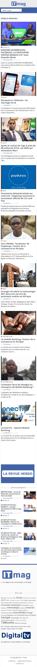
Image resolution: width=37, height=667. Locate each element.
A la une (25, 598)
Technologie (14, 618)
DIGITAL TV (6, 47)
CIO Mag (11, 600)
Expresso (4, 608)
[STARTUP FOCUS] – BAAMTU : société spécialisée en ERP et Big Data (11, 508)
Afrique (19, 598)
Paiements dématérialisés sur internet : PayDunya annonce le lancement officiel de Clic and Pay (17, 197)
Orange (29, 613)
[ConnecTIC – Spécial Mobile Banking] (18, 413)
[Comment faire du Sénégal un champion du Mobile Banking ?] (18, 368)
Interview (3, 610)
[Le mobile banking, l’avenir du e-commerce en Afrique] (18, 323)
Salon (15, 615)
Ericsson (31, 605)
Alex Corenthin (32, 598)
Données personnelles (19, 603)
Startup (33, 615)
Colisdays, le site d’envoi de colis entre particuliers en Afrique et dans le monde (11, 551)
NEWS (4, 190)
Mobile (15, 613)
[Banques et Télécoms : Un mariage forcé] (18, 84)
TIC (20, 618)
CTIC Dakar (24, 600)
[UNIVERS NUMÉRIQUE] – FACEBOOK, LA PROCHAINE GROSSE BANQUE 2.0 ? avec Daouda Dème (15, 54)
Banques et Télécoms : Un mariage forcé (14, 101)
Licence (14, 610)
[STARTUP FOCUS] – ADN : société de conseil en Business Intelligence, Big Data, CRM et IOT (11, 536)
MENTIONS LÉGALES (24, 661)
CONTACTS (20, 663)
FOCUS (4, 97)
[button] (35, 10)
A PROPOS (12, 661)
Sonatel (21, 615)
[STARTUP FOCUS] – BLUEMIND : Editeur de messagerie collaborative (11, 522)
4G (2, 598)
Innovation (22, 608)
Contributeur (7, 344)
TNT (27, 618)
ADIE (14, 598)
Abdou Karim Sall (7, 598)
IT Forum (9, 610)
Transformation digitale (7, 620)
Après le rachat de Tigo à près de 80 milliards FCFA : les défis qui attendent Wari (18, 148)
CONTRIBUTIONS (8, 336)
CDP (7, 600)
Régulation (10, 615)
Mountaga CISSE (8, 60)
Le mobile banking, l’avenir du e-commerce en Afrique (18, 340)
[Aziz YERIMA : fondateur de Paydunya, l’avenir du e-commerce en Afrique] (18, 227)
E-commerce (29, 602)
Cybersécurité (32, 600)
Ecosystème (25, 605)
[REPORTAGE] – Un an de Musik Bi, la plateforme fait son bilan (11, 494)
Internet (30, 607)
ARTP (3, 600)
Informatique (13, 607)
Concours (17, 600)
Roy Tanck (27, 626)
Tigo (23, 618)
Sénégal (5, 617)
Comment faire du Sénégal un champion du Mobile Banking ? (17, 385)
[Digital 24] (17, 473)
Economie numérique (10, 605)
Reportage (3, 615)
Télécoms (7, 622)
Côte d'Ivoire (4, 603)
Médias (22, 612)
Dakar (10, 603)
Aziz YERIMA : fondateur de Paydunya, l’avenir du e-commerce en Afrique (15, 246)
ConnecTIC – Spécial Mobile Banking (15, 429)
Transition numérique (20, 620)
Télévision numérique (20, 623)
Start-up (27, 615)
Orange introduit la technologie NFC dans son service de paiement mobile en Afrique (18, 294)
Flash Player (11, 629)
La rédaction (6, 105)
